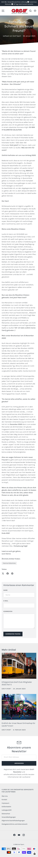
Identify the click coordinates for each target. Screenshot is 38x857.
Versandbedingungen (9, 817)
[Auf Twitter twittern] (3, 573)
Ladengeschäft (7, 810)
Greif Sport (21, 844)
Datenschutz (6, 814)
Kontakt (4, 799)
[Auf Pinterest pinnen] (12, 573)
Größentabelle (6, 806)
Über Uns (5, 796)
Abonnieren (19, 763)
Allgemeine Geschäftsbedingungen (13, 820)
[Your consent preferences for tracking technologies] (34, 853)
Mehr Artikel (9, 649)
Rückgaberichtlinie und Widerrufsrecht (14, 824)
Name (5, 590)
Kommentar (7, 611)
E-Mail (5, 601)
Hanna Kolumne (9, 563)
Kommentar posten (12, 634)
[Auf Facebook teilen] (7, 573)
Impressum (5, 803)
